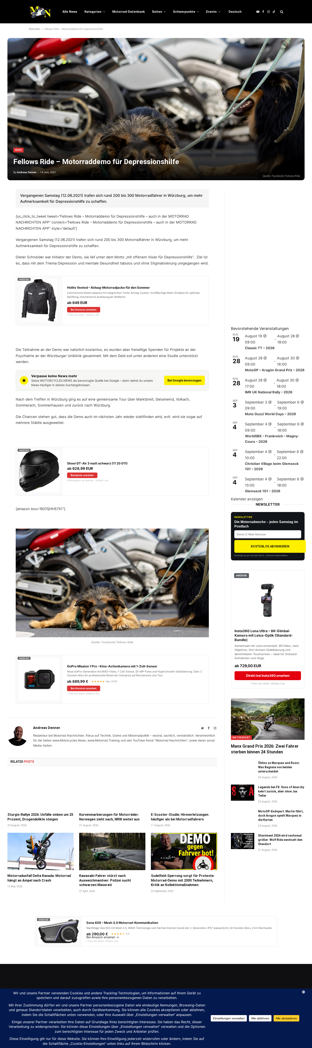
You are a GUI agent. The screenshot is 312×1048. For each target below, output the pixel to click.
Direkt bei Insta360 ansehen (268, 676)
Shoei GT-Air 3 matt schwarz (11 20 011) (97, 463)
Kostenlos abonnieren (270, 546)
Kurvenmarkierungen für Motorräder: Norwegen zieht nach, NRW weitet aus (109, 817)
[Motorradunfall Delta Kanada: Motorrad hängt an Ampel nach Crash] (40, 851)
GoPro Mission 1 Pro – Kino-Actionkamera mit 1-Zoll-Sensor (112, 666)
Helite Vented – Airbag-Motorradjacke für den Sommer (108, 288)
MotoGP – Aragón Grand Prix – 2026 (275, 370)
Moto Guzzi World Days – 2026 (270, 414)
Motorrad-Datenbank (128, 12)
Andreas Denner (27, 172)
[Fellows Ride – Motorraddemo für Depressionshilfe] (156, 109)
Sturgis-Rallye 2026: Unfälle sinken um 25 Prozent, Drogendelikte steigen (40, 817)
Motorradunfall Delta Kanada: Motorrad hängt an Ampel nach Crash (39, 878)
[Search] (281, 12)
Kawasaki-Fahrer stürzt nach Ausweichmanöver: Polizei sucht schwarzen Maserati (105, 880)
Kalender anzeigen (247, 499)
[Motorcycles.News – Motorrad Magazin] (40, 11)
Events (211, 12)
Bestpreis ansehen (82, 475)
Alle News (69, 12)
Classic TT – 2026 (260, 348)
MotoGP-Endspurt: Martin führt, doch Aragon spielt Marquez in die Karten (281, 816)
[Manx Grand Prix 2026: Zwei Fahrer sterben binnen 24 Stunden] (268, 719)
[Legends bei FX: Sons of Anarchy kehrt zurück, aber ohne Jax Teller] (242, 793)
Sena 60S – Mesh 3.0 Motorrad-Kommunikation (122, 923)
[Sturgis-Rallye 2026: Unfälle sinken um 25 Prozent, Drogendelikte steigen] (40, 790)
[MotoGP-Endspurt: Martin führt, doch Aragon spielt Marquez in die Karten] (242, 817)
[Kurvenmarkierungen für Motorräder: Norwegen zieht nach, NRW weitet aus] (112, 790)
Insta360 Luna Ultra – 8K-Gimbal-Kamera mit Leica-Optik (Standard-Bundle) (264, 635)
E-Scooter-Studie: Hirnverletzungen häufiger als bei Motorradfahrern (179, 817)
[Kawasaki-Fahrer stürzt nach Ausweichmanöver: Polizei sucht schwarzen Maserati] (112, 851)
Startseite (34, 29)
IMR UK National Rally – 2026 (268, 392)
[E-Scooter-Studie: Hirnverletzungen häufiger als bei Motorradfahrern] (184, 790)
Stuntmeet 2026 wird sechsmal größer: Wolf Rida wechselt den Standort (280, 840)
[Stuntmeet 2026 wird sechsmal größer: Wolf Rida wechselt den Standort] (242, 841)
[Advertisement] (263, 253)
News (18, 150)
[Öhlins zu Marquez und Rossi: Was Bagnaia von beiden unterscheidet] (242, 768)
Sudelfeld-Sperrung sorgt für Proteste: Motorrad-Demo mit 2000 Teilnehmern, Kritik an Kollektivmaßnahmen (182, 880)
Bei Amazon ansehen (83, 309)
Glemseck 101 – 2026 (262, 491)
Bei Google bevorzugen (184, 380)
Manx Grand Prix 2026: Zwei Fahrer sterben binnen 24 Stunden (265, 749)
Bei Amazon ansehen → (102, 937)
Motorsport (241, 737)
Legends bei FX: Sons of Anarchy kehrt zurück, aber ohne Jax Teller (281, 791)
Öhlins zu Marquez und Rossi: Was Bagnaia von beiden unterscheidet (279, 767)
